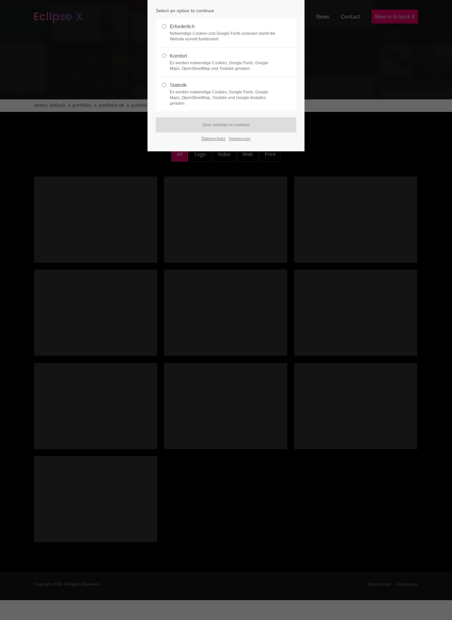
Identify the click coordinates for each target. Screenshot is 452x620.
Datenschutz (214, 138)
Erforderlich (222, 32)
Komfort (219, 62)
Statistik (219, 94)
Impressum (239, 138)
